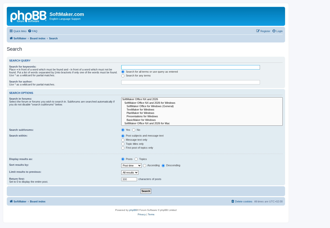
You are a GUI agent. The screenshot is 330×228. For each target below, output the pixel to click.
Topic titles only (134, 143)
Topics (142, 159)
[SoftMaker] (29, 15)
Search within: (18, 135)
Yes (127, 129)
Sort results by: (19, 164)
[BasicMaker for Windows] (202, 120)
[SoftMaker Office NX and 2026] (202, 99)
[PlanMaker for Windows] (202, 113)
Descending (172, 165)
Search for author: (20, 81)
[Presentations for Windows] (202, 116)
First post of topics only (139, 147)
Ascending (153, 165)
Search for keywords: (22, 66)
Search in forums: (20, 98)
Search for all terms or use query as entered (151, 71)
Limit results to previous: (25, 171)
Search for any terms (138, 75)
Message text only (136, 139)
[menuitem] (32, 31)
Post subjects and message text (144, 135)
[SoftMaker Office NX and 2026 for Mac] (202, 123)
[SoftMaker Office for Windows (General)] (202, 106)
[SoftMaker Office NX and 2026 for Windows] (202, 103)
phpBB (133, 210)
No (138, 129)
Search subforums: (21, 129)
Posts (129, 159)
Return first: (17, 178)
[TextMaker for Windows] (202, 109)
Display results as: (21, 159)
